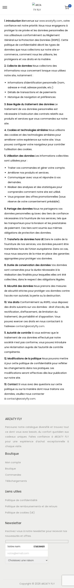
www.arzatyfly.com (50, 21)
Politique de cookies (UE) (20, 512)
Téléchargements (16, 481)
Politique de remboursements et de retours (31, 506)
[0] (67, 7)
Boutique (10, 468)
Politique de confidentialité (21, 500)
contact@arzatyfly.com (29, 326)
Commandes (13, 475)
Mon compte (13, 462)
